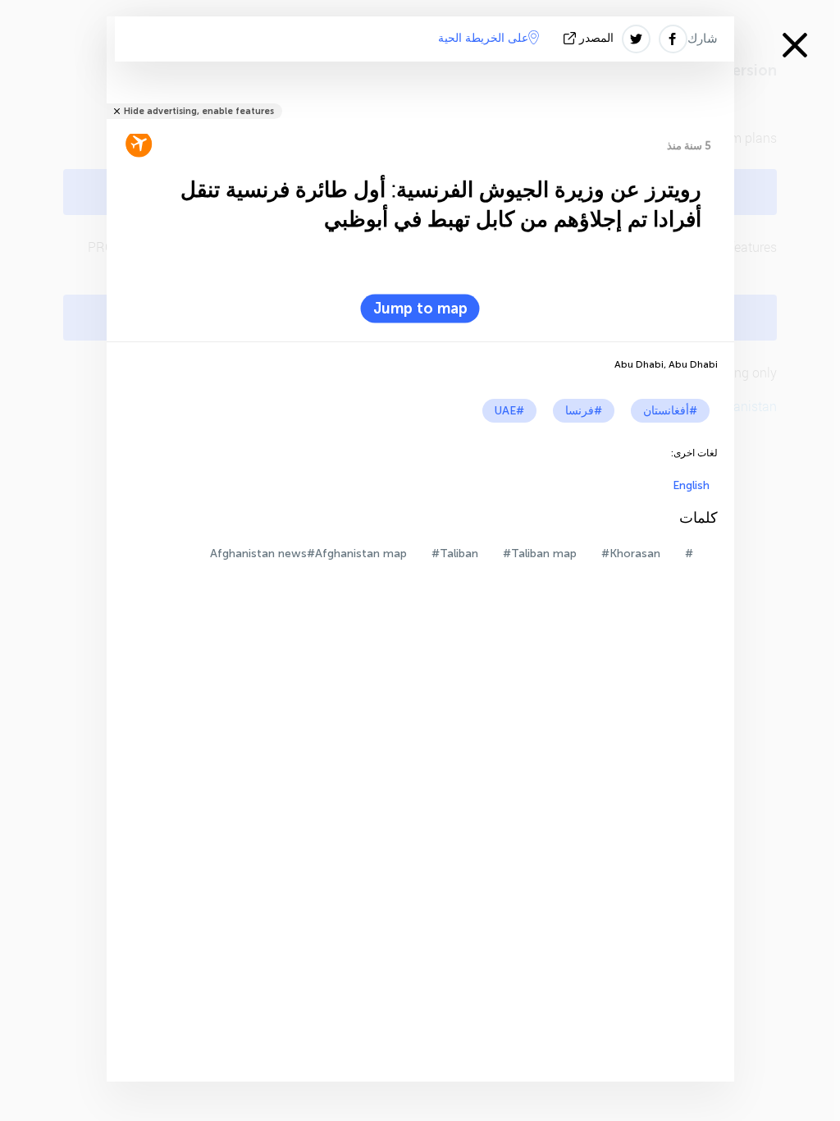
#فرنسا (583, 411)
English (691, 485)
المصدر (596, 38)
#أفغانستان (670, 411)
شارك (702, 38)
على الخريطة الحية (483, 38)
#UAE (509, 411)
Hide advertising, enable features (199, 111)
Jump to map (420, 309)
